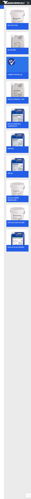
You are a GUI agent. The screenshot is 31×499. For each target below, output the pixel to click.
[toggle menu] (28, 3)
